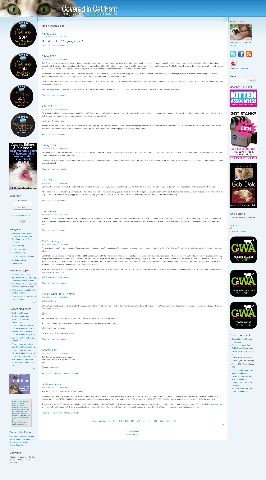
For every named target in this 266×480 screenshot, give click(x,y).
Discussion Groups (19, 253)
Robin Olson (64, 37)
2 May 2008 (49, 145)
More (34, 302)
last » (175, 421)
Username (23, 200)
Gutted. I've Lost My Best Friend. (24, 356)
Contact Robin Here (16, 445)
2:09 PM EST (50, 211)
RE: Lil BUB (236, 351)
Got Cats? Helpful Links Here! (23, 256)
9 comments (57, 413)
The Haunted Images (20, 313)
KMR (104, 262)
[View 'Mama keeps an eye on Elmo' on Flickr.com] (54, 328)
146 (126, 421)
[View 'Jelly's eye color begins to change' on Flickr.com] (56, 277)
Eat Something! (51, 241)
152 (161, 421)
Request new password (21, 215)
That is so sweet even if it (241, 389)
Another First (49, 349)
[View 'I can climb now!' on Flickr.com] (49, 301)
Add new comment (59, 45)
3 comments (57, 374)
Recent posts (17, 264)
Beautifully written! (239, 339)
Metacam (211, 404)
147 (132, 421)
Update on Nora (51, 384)
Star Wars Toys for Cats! (21, 274)
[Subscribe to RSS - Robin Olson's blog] (223, 425)
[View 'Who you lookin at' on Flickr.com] (50, 368)
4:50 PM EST (50, 106)
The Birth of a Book (19, 260)
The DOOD (233, 225)
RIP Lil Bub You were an (241, 376)
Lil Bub (234, 357)
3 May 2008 (49, 56)
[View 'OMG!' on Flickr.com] (45, 314)
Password (22, 208)
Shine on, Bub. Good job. (241, 370)
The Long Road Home (20, 316)
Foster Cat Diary (18, 246)
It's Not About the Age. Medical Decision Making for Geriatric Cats (23, 362)
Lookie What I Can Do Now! (58, 293)
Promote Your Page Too (237, 231)
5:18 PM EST (50, 179)
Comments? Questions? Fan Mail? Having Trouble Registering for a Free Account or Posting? (22, 439)
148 (138, 421)
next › (168, 421)
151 (155, 421)
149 (144, 421)
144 (114, 421)
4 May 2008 (49, 33)
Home (44, 19)
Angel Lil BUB (237, 364)
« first (93, 421)
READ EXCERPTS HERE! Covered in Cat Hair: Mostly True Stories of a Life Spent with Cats (22, 238)
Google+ (136, 431)
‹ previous (102, 421)
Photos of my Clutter (19, 249)
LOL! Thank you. (238, 383)
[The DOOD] (231, 228)
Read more (46, 45)
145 (120, 421)
